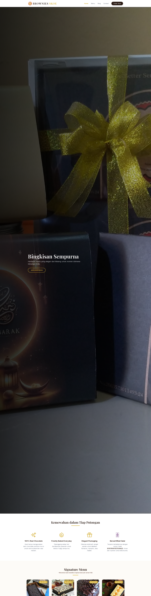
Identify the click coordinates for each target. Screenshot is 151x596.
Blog (99, 3)
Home (86, 3)
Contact (106, 3)
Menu (93, 3)
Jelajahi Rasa (37, 270)
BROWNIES (45, 3)
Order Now (117, 3)
